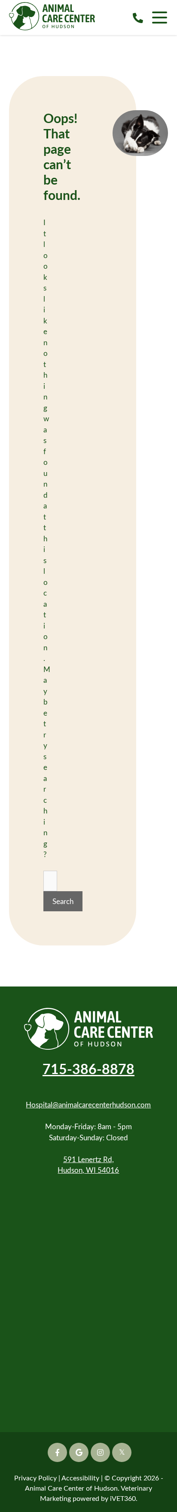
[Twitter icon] (121, 1452)
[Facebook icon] (57, 1452)
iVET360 (123, 1498)
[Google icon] (78, 1452)
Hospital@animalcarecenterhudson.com (88, 1105)
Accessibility (80, 1477)
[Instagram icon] (100, 1452)
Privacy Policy (35, 1477)
